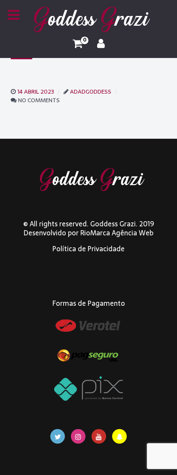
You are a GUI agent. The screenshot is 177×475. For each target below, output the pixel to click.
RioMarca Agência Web (116, 232)
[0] (77, 43)
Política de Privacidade (88, 248)
